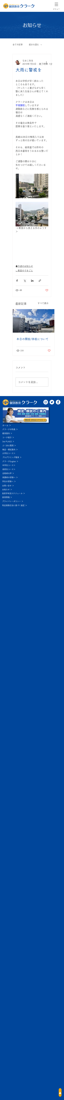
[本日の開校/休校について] (33, 321)
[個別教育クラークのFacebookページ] (58, 402)
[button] (56, 4)
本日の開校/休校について (32, 339)
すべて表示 (43, 303)
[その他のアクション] (46, 62)
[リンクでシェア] (39, 280)
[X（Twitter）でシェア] (24, 280)
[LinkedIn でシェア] (32, 280)
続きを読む (34, 45)
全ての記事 (18, 45)
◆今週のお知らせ (24, 266)
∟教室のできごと (24, 270)
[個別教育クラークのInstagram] (45, 402)
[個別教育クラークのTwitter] (52, 402)
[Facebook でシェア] (17, 280)
